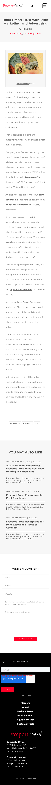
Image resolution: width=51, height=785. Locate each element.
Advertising (16, 33)
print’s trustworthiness (18, 204)
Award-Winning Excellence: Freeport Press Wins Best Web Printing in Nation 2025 (25, 468)
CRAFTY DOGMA (23, 84)
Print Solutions (25, 715)
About (25, 707)
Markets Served (25, 711)
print (37, 423)
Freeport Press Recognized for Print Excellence (25, 497)
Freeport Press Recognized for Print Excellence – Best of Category (25, 524)
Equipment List (25, 719)
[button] (32, 6)
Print (38, 33)
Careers (25, 703)
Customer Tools (25, 724)
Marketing (29, 33)
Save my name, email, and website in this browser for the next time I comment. (24, 603)
